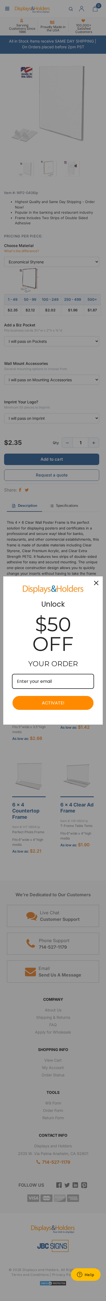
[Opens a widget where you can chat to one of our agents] (86, 1275)
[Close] (96, 583)
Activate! (53, 703)
